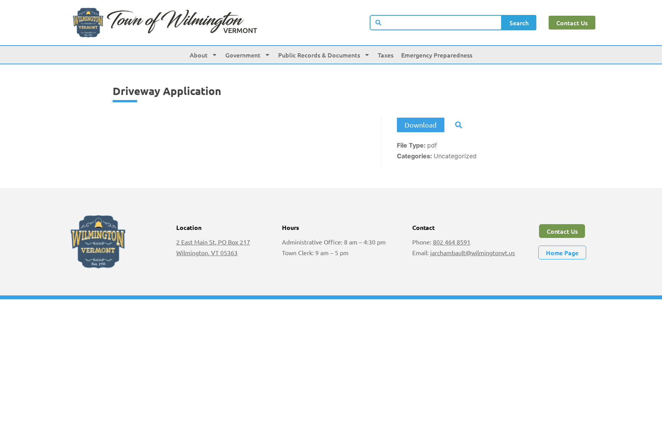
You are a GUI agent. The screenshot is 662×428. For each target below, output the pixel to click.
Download (421, 125)
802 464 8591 (451, 242)
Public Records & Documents (319, 55)
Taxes (385, 55)
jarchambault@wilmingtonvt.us (472, 252)
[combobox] (436, 22)
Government (243, 55)
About (199, 55)
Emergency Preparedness (436, 55)
